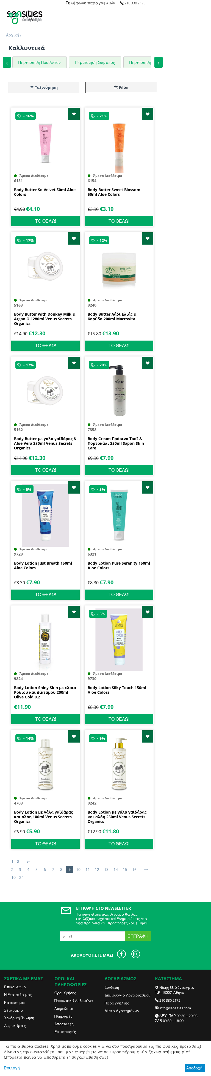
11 (87, 869)
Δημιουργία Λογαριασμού (127, 995)
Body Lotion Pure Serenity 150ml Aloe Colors (119, 565)
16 (134, 869)
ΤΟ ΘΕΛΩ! (45, 221)
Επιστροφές (65, 1031)
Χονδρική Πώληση (19, 1017)
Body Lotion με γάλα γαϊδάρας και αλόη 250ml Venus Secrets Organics (117, 817)
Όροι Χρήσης (65, 992)
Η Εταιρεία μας (18, 994)
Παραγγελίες (117, 1003)
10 (78, 869)
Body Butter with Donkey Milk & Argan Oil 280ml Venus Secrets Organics (45, 319)
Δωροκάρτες (15, 1025)
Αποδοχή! (195, 1068)
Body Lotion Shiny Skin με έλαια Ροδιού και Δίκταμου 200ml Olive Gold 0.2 (45, 692)
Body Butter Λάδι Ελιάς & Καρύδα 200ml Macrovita (112, 316)
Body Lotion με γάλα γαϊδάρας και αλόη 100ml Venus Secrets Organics (43, 817)
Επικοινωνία (15, 986)
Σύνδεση (112, 987)
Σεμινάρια (13, 1010)
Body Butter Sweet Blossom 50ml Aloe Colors (114, 192)
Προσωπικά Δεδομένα (73, 1000)
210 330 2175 (169, 1000)
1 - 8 (15, 861)
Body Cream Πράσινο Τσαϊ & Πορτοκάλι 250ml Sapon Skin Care (116, 443)
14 (115, 869)
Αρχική (12, 35)
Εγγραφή (138, 936)
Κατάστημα (14, 1002)
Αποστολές (64, 1023)
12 (97, 869)
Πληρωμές (63, 1016)
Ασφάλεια (64, 1008)
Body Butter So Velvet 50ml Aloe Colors (45, 192)
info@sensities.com (175, 1008)
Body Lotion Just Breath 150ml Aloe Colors (43, 565)
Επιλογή (12, 1068)
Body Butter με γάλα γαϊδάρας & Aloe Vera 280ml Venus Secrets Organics (45, 443)
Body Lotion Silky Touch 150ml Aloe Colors (117, 690)
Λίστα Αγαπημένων (122, 1010)
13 (106, 869)
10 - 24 (17, 877)
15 (125, 869)
